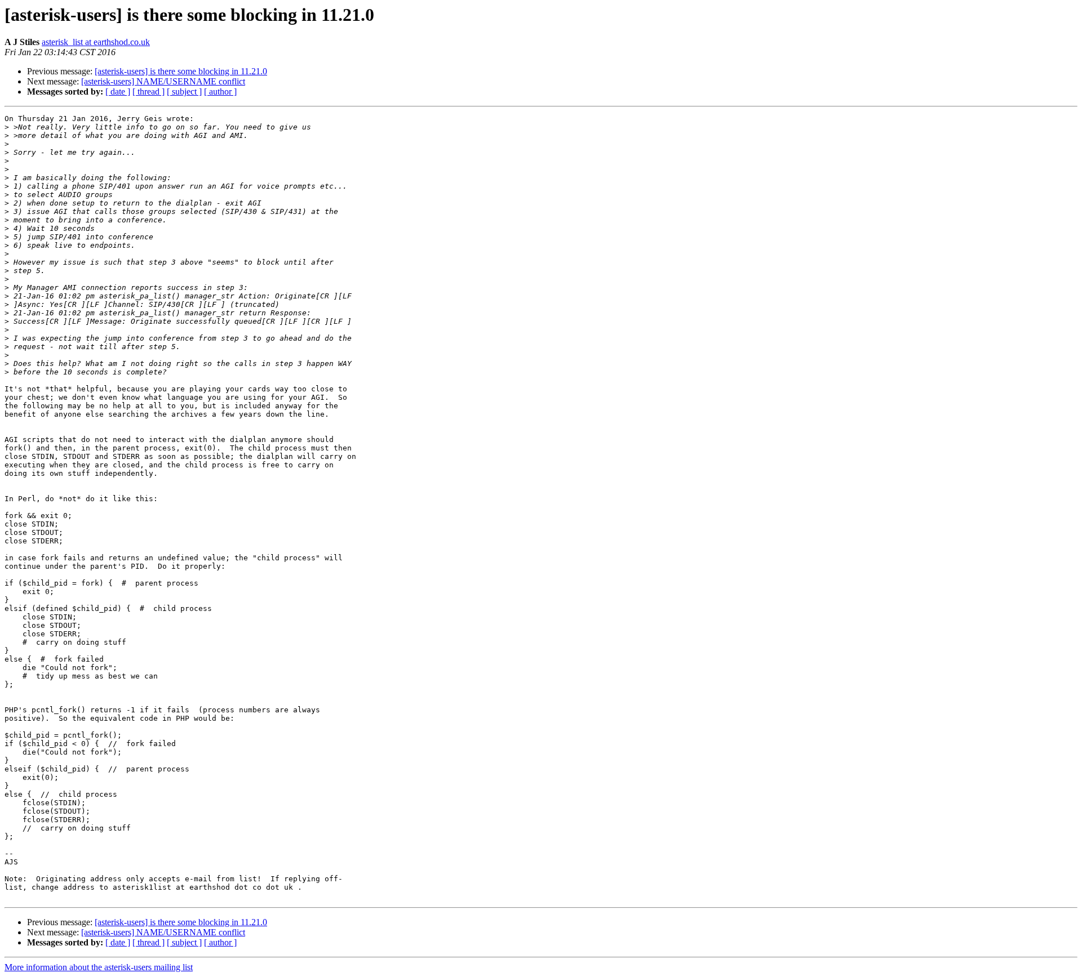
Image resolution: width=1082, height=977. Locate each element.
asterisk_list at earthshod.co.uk (96, 42)
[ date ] (117, 91)
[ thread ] (148, 91)
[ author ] (220, 91)
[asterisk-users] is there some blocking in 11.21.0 (181, 71)
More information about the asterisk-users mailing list (99, 967)
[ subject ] (184, 91)
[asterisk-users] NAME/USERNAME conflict (163, 81)
